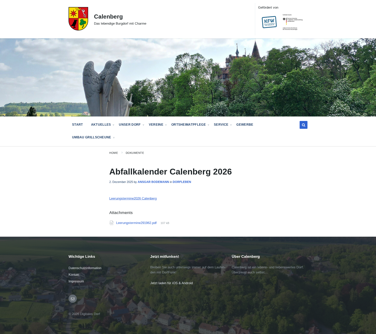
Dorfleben (182, 182)
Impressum (76, 281)
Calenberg (108, 16)
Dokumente (135, 152)
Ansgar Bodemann (153, 182)
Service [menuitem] (221, 124)
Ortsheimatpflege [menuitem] (188, 124)
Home (113, 152)
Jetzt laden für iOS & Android (171, 283)
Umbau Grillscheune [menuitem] (91, 137)
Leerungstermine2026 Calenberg (133, 198)
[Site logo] (78, 29)
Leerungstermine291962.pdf (137, 223)
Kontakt (74, 274)
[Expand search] (303, 125)
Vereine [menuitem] (156, 124)
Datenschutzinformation (85, 268)
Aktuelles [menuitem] (101, 124)
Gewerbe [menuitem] (244, 124)
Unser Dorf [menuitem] (130, 124)
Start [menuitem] (77, 124)
